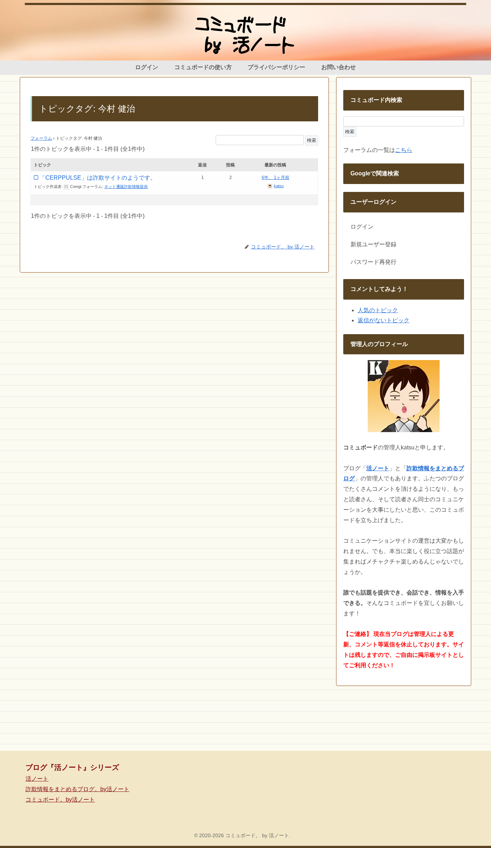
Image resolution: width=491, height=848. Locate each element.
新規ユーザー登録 (373, 244)
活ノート (37, 779)
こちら (403, 150)
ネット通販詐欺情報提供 (126, 186)
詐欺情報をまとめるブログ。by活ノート (77, 789)
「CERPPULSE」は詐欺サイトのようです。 (98, 178)
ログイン (361, 227)
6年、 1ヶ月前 (275, 177)
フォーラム (41, 138)
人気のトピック (378, 310)
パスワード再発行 (373, 262)
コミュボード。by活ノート (60, 800)
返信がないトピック (383, 320)
